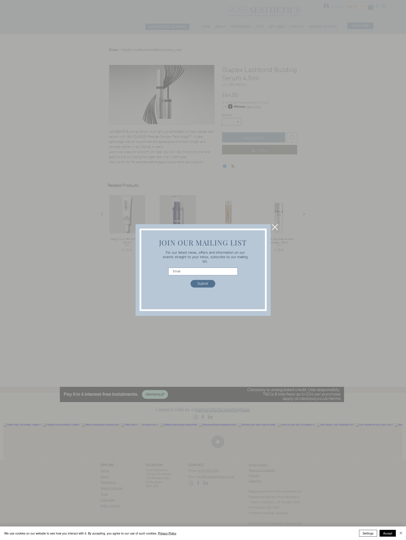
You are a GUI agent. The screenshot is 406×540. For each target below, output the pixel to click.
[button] (275, 227)
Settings (368, 533)
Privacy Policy (167, 533)
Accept (387, 533)
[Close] (400, 533)
